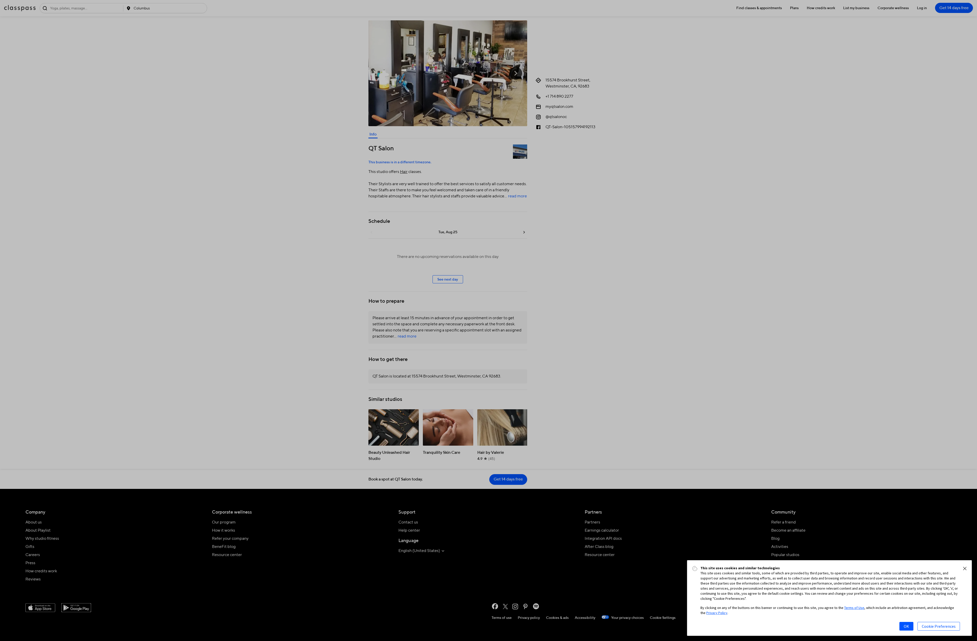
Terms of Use (854, 607)
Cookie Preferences (939, 626)
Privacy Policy (716, 612)
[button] (965, 568)
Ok (906, 626)
